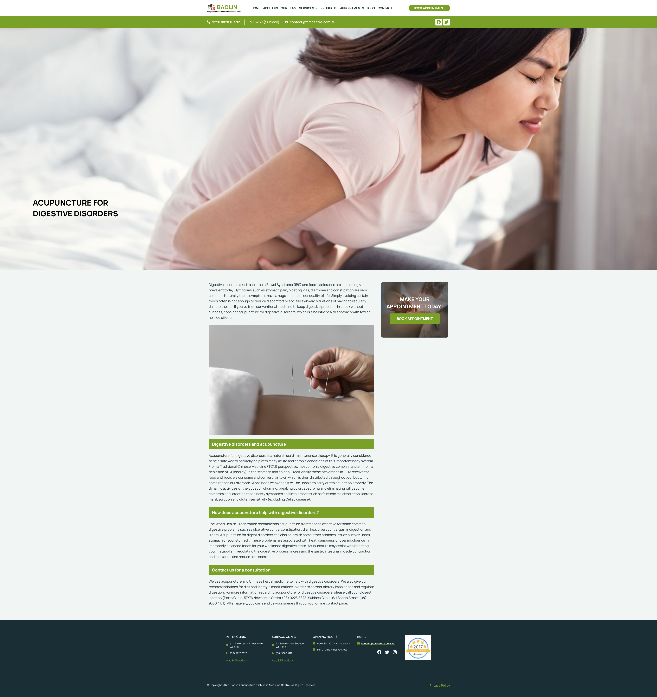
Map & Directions (237, 660)
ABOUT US (270, 8)
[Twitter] (446, 22)
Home (256, 8)
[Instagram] (394, 652)
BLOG (371, 8)
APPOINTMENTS (352, 8)
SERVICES (306, 8)
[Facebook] (438, 22)
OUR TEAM (288, 8)
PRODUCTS (328, 8)
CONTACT (385, 8)
